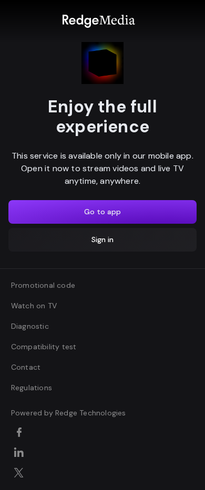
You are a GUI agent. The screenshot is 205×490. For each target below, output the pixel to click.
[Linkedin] (21, 453)
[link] (99, 21)
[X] (21, 473)
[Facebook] (21, 433)
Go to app (102, 211)
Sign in (102, 239)
